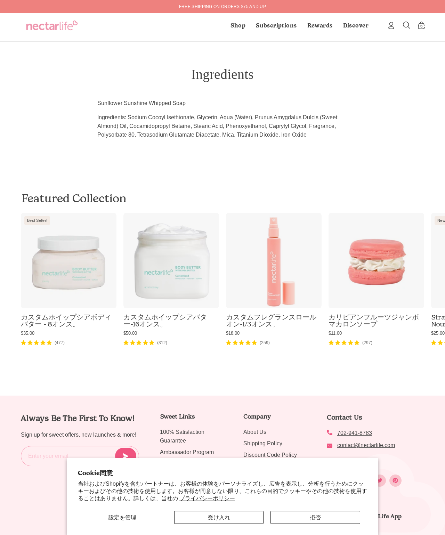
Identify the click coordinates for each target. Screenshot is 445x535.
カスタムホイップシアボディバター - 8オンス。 (66, 320)
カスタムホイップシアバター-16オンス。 (165, 320)
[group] (222, 6)
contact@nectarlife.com (366, 445)
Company (257, 416)
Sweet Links (177, 416)
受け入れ (219, 517)
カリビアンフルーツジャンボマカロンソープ (374, 320)
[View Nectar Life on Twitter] (380, 481)
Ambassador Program (187, 452)
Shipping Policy (262, 443)
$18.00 (233, 333)
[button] (276, 25)
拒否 (315, 517)
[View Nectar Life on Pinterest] (395, 481)
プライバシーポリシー (207, 498)
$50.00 (130, 333)
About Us (254, 432)
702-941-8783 (354, 433)
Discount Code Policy (270, 455)
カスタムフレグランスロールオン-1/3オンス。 (271, 320)
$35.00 (27, 333)
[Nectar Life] (52, 25)
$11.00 (335, 333)
